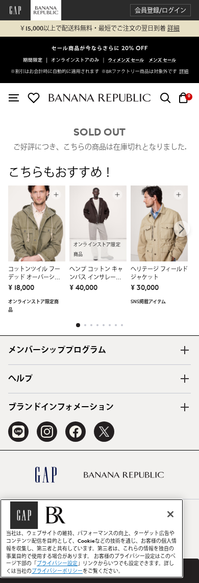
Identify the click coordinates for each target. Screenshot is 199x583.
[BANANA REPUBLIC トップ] (99, 97)
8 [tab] (122, 325)
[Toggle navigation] (14, 98)
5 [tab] (104, 325)
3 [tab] (91, 325)
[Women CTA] (126, 61)
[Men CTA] (162, 61)
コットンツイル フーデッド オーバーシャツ (34, 274)
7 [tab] (116, 325)
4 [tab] (97, 325)
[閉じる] (170, 514)
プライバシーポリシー (57, 571)
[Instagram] (47, 431)
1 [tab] (78, 325)
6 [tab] (110, 325)
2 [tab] (85, 325)
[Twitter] (104, 431)
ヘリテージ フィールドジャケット (159, 273)
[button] (160, 10)
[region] (91, 538)
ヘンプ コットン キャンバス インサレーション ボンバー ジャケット (96, 274)
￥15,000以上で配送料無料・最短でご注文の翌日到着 (99, 28)
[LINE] (18, 431)
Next (181, 229)
